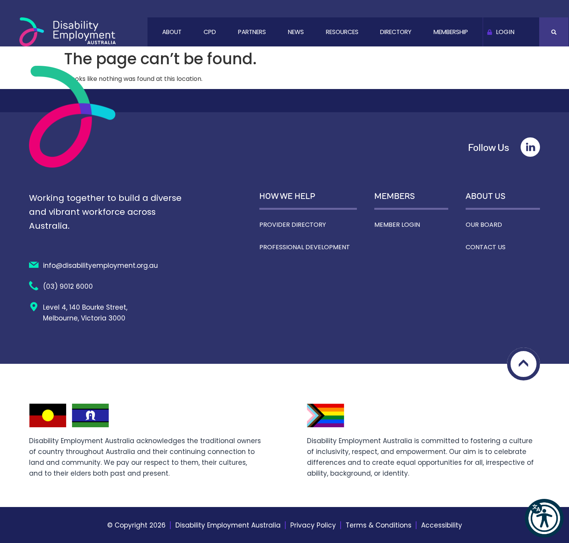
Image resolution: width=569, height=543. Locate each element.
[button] (544, 518)
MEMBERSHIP (451, 32)
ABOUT (172, 32)
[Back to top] (523, 364)
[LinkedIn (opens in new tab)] (530, 147)
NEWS (296, 32)
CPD (210, 32)
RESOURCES (342, 32)
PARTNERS (252, 32)
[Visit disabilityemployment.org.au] (67, 31)
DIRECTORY (395, 32)
